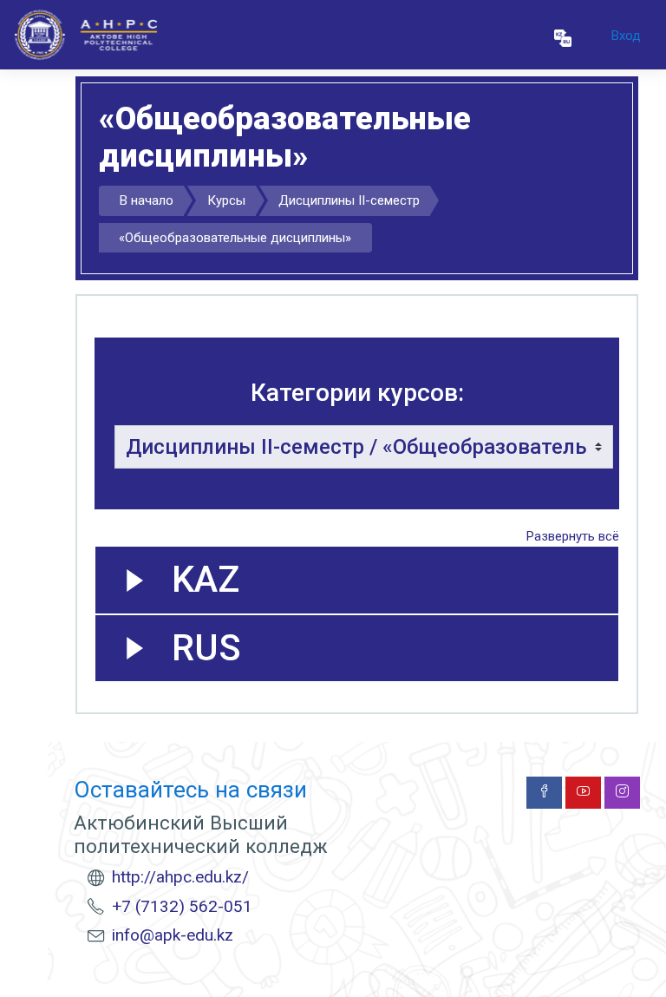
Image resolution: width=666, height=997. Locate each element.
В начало (146, 200)
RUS (206, 647)
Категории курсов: (357, 392)
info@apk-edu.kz (172, 935)
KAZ (205, 579)
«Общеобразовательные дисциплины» (235, 238)
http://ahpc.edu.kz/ (180, 877)
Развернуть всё (572, 536)
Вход (626, 35)
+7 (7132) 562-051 (182, 906)
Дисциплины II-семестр (349, 200)
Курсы (226, 200)
